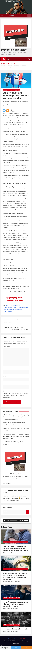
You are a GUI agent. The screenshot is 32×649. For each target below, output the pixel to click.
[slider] (26, 520)
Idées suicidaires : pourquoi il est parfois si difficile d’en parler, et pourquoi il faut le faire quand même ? (16, 548)
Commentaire (7, 347)
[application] (16, 520)
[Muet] (22, 520)
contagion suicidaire (8, 307)
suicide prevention (7, 311)
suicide (20, 309)
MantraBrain (16, 643)
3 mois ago (7, 608)
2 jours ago (7, 553)
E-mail (5, 376)
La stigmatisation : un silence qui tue (15, 629)
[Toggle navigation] (8, 59)
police (4, 309)
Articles (5, 90)
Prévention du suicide (14, 49)
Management (12, 542)
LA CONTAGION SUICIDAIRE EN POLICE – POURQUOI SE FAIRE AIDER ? (16, 329)
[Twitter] (4, 109)
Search (27, 512)
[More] (7, 109)
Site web (5, 384)
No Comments (24, 101)
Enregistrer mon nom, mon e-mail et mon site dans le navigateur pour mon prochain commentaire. (15, 395)
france (24, 307)
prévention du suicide (12, 309)
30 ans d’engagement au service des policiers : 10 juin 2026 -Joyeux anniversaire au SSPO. (15, 604)
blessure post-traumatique (13, 305)
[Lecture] (5, 520)
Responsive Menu (29, 15)
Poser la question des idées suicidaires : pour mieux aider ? (15, 321)
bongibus (14, 101)
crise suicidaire (18, 307)
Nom (4, 369)
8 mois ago (7, 631)
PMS (27, 307)
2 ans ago (6, 101)
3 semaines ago (8, 581)
